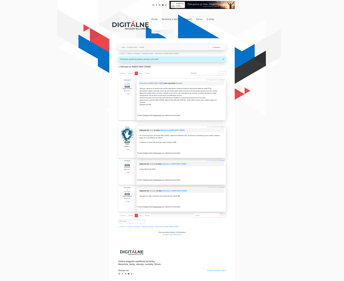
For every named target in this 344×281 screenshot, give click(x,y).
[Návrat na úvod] (130, 25)
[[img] (179, 196)
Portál (154, 19)
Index (123, 47)
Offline (127, 86)
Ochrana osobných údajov (216, 270)
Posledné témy (132, 47)
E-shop (210, 19)
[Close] (223, 59)
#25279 (222, 127)
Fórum (199, 19)
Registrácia (157, 115)
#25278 (222, 80)
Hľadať (141, 47)
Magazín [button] (187, 19)
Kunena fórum (176, 234)
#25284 (222, 187)
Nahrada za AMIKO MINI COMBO (151, 83)
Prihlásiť (145, 115)
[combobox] (162, 32)
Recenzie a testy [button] (170, 19)
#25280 (222, 160)
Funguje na (167, 234)
